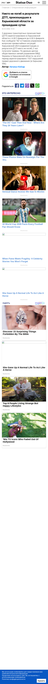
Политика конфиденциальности (13, 679)
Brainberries (24, 129)
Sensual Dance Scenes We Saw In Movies (23, 192)
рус (8, 2)
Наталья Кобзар (17, 67)
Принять (41, 681)
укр (3, 2)
